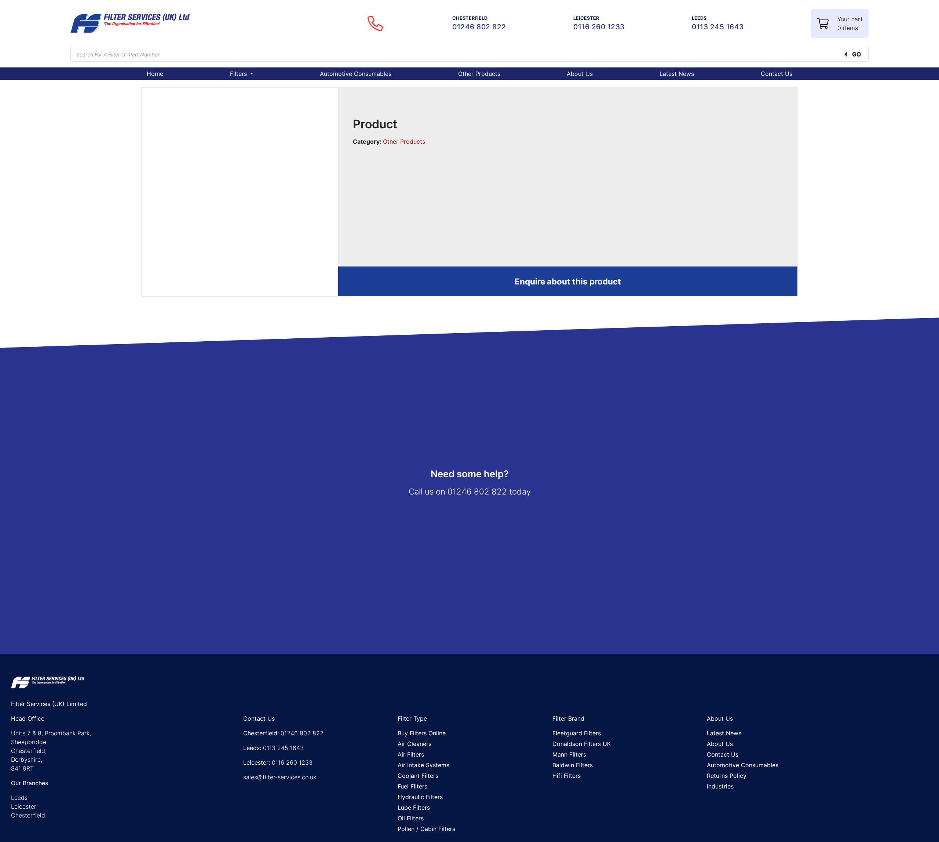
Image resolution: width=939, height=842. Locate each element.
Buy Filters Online (422, 733)
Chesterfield (28, 815)
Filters (239, 73)
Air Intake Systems (423, 765)
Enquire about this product (568, 281)
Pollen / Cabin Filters (426, 828)
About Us (580, 73)
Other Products (479, 73)
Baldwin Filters (572, 765)
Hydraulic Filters (420, 797)
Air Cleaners (414, 743)
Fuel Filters (412, 786)
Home (155, 73)
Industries (720, 786)
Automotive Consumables (355, 73)
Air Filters (411, 754)
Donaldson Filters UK (581, 743)
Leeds (19, 797)
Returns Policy (726, 775)
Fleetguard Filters (576, 733)
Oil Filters (411, 818)
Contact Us (776, 73)
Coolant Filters (418, 775)
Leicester (23, 806)
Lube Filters (414, 807)
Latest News (677, 73)
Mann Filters (569, 754)
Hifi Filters (566, 775)
